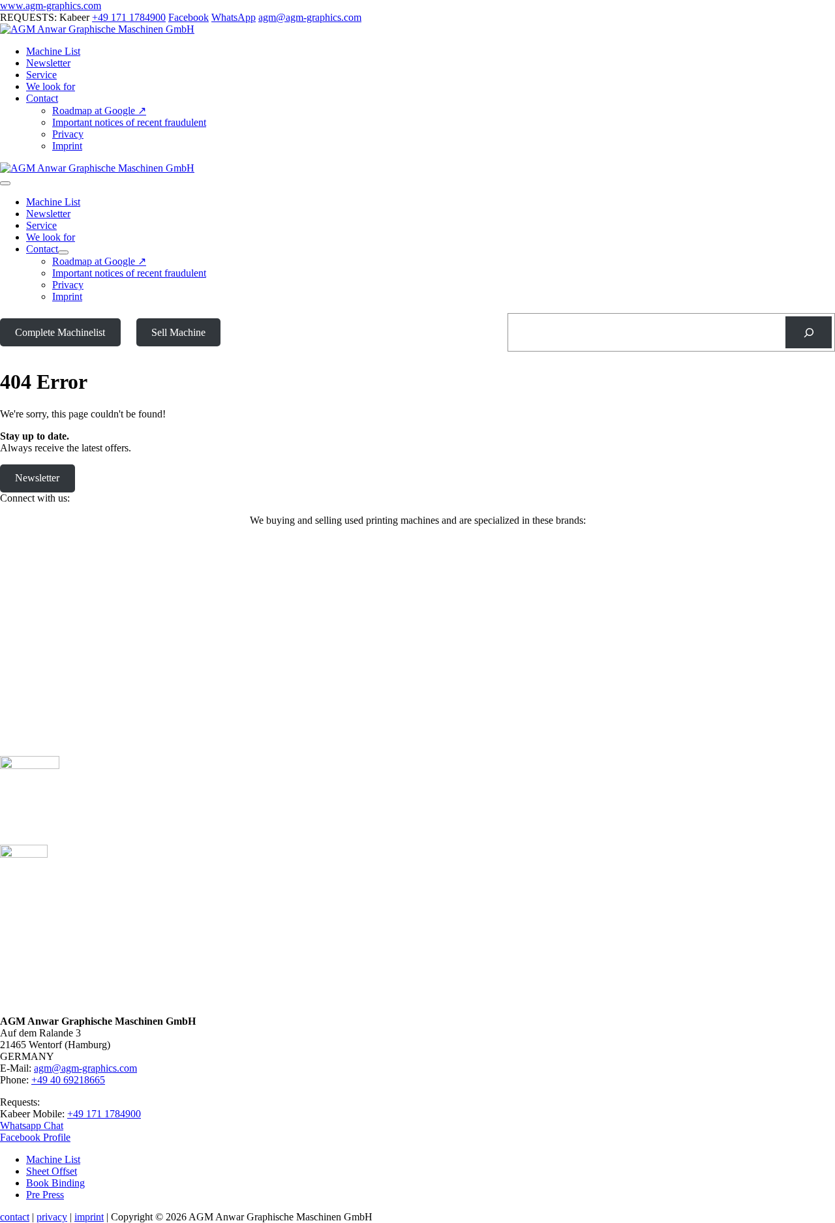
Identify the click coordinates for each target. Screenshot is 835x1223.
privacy (52, 1216)
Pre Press (45, 1194)
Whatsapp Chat (31, 1125)
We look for (50, 86)
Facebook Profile (35, 1137)
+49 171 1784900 (129, 17)
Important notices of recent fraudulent (129, 122)
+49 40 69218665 (68, 1079)
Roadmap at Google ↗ (99, 110)
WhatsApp (233, 17)
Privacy (68, 134)
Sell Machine (178, 332)
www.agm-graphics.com (50, 5)
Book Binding (55, 1182)
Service (41, 74)
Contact (42, 98)
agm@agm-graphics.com (309, 17)
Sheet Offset (51, 1171)
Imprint (67, 145)
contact (14, 1216)
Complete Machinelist (60, 332)
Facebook (188, 17)
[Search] (808, 332)
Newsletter (48, 62)
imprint (89, 1216)
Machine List (53, 51)
